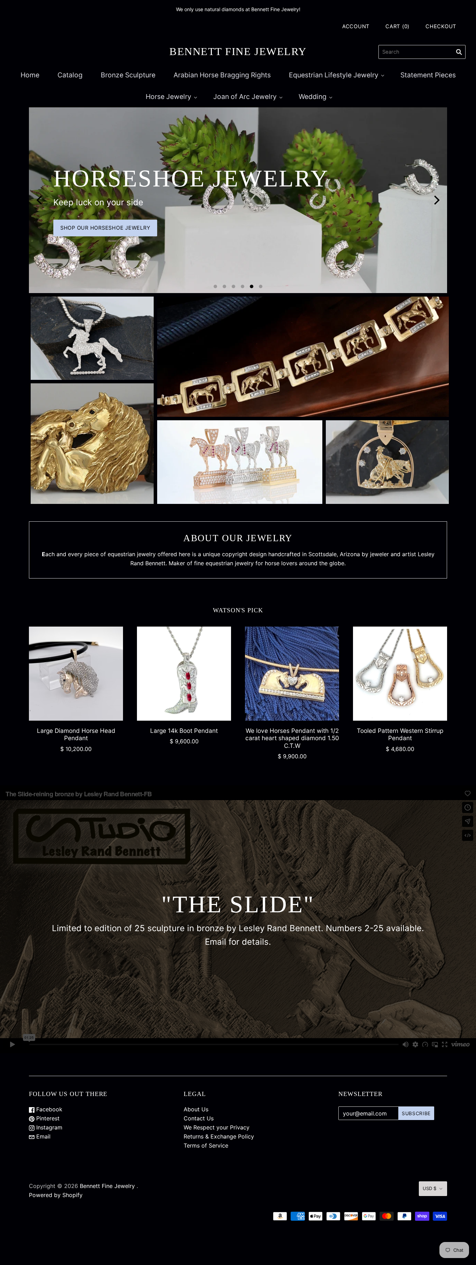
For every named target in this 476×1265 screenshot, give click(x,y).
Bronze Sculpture (128, 75)
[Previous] (40, 200)
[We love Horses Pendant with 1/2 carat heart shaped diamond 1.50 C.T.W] (292, 674)
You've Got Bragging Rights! (240, 474)
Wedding (313, 96)
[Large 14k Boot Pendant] (184, 674)
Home (30, 75)
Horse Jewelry (168, 96)
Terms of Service (206, 1145)
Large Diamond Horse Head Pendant (76, 734)
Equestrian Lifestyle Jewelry (333, 75)
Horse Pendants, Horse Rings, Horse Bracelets (92, 345)
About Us (196, 1109)
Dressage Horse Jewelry (303, 364)
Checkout (440, 26)
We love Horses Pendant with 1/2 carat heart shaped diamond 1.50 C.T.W (292, 738)
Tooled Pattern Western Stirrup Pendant (400, 734)
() (397, 26)
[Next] (436, 200)
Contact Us (199, 1118)
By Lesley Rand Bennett (92, 465)
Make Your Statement (408, 228)
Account (356, 26)
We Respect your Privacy (216, 1127)
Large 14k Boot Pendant (184, 730)
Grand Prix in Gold (303, 350)
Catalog (70, 75)
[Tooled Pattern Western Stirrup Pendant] (400, 674)
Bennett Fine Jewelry (107, 1185)
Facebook (48, 1109)
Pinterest (47, 1118)
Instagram (48, 1127)
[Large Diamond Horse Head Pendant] (76, 674)
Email (42, 1136)
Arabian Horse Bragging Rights (222, 75)
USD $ (429, 1188)
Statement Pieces (428, 75)
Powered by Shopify (56, 1194)
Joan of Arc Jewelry (245, 96)
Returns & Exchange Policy (219, 1136)
